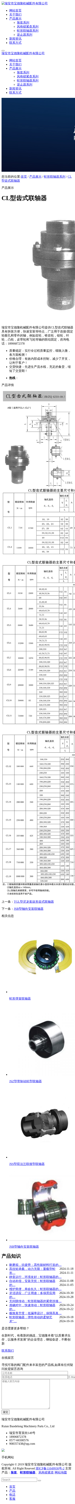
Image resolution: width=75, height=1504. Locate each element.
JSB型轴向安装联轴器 (28, 908)
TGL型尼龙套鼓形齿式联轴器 (34, 901)
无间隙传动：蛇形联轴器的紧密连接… (35, 1301)
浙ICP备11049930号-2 (50, 1468)
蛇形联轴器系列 (54, 176)
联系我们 (8, 1350)
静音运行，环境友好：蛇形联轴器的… (35, 1277)
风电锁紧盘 (46, 1472)
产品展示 (35, 176)
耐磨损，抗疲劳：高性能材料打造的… (35, 1264)
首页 (24, 176)
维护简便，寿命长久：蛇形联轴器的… (35, 1289)
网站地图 (61, 1472)
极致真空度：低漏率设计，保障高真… (35, 1313)
